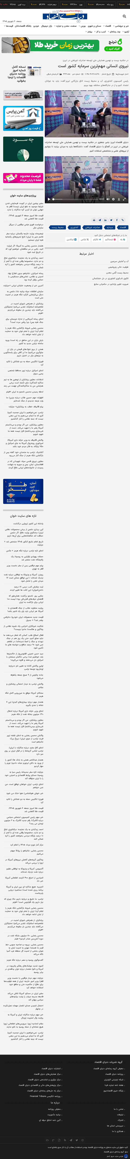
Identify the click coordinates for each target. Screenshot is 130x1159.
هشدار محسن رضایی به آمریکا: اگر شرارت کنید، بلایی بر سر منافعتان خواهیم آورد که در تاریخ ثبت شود (24, 249)
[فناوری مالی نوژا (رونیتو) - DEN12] (23, 491)
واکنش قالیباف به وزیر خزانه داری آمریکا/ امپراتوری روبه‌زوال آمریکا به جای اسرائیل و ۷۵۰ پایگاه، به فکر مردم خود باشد (24, 443)
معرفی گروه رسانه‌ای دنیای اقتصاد (108, 1068)
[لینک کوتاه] (122, 220)
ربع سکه (98, 4)
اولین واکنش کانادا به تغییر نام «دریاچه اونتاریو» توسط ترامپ (26, 667)
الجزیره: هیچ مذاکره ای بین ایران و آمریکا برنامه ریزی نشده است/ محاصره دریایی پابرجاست (24, 890)
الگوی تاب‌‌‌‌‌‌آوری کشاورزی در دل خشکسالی (110, 278)
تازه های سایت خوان (23, 516)
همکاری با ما (117, 1131)
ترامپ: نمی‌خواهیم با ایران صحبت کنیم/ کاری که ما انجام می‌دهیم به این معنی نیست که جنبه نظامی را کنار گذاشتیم (25, 416)
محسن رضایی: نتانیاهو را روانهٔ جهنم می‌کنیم (26, 852)
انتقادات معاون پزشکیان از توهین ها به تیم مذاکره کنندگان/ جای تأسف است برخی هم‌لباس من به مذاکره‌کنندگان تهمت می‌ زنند (23, 383)
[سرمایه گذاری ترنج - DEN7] (65, 45)
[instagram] (82, 1140)
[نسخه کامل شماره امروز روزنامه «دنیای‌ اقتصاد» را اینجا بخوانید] (34, 71)
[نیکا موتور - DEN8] (23, 95)
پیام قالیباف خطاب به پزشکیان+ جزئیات (26, 406)
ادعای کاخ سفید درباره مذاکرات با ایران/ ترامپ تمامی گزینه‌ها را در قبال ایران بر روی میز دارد (23, 751)
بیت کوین (9, 4)
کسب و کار (100, 31)
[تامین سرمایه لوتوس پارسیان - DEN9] (23, 149)
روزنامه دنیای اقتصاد (114, 1074)
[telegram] (99, 220)
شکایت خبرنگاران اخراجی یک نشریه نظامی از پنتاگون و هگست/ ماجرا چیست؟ (23, 628)
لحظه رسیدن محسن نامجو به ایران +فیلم (24, 391)
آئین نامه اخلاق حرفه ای (50, 1120)
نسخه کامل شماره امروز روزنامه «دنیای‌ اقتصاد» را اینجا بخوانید (17, 74)
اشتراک (120, 1120)
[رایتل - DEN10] (23, 178)
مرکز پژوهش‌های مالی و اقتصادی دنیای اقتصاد (40, 1085)
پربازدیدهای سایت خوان (23, 196)
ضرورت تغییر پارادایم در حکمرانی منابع (111, 284)
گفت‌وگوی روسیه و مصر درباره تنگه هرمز (25, 960)
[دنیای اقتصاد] (65, 16)
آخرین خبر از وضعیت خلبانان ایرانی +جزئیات (23, 285)
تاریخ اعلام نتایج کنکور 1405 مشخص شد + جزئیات (23, 543)
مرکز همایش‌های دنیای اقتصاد (47, 1074)
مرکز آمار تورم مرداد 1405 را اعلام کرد (26, 845)
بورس (83, 26)
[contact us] (53, 1140)
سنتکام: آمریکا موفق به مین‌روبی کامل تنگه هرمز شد (24, 695)
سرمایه (110, 227)
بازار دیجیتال (46, 26)
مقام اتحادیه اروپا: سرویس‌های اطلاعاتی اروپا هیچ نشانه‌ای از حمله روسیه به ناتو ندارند (23, 1025)
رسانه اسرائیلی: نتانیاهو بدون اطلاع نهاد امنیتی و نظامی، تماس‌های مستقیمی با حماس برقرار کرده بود (25, 276)
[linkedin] (105, 220)
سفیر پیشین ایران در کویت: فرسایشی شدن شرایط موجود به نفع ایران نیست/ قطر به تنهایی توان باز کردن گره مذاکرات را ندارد (24, 206)
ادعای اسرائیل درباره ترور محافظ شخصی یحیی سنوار (25, 372)
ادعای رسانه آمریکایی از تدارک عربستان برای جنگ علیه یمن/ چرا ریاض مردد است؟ (24, 321)
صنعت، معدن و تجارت (66, 26)
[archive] (47, 1140)
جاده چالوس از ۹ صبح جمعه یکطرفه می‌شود (26, 676)
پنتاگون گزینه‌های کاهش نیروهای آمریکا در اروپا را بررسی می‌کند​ (24, 861)
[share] (59, 1140)
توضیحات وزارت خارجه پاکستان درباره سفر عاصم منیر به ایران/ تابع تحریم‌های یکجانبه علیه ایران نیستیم (24, 237)
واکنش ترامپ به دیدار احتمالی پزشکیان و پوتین (24, 686)
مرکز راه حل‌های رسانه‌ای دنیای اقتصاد (44, 1090)
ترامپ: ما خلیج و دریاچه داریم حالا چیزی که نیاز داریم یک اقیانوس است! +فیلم (23, 901)
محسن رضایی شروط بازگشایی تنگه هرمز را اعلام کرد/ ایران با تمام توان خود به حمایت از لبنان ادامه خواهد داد (24, 331)
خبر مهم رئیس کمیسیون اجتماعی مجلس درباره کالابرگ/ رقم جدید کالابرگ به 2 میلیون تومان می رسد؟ (23, 820)
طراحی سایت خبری (117, 1156)
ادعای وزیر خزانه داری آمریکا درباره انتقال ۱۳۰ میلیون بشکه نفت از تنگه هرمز (25, 713)
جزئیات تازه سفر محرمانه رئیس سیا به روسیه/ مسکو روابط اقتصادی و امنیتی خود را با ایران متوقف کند (24, 775)
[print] (94, 220)
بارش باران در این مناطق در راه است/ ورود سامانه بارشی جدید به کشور (24, 342)
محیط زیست (58, 227)
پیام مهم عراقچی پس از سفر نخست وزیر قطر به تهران (25, 567)
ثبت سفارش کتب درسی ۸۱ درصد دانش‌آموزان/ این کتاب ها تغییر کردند (26, 588)
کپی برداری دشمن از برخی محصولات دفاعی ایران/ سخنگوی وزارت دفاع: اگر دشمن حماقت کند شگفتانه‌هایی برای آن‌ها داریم (24, 533)
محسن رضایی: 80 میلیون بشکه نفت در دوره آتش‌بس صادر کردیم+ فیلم (25, 937)
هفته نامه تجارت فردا (114, 1085)
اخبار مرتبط (86, 254)
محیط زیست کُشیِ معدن (117, 272)
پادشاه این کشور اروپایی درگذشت (28, 523)
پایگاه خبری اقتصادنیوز (113, 1090)
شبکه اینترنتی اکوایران (113, 1079)
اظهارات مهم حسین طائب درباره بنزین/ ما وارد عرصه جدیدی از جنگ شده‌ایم (24, 399)
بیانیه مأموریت (54, 1114)
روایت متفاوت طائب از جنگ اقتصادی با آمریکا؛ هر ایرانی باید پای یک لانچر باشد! (25, 610)
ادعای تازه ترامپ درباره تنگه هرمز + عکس (24, 550)
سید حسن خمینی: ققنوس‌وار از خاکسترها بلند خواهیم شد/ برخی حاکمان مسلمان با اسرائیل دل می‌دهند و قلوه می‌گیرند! (24, 657)
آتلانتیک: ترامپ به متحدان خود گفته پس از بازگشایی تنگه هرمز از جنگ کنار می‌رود (23, 454)
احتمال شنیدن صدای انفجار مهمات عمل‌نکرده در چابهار (23, 1007)
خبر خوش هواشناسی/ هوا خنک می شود (24, 793)
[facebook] (116, 220)
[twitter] (111, 220)
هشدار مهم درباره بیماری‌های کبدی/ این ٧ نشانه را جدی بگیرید (24, 704)
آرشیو (126, 31)
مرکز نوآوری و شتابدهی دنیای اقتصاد (44, 1079)
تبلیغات (120, 1114)
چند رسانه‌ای (114, 31)
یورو (69, 4)
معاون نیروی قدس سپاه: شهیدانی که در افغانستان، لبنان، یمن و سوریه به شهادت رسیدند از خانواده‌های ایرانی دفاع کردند (25, 464)
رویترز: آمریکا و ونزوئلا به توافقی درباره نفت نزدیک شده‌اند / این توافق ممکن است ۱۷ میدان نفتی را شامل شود (23, 578)
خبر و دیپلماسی (121, 26)
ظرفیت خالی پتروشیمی (118, 267)
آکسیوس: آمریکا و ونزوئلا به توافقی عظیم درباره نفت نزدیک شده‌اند (24, 870)
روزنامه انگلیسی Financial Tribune (45, 1096)
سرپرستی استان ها (115, 1125)
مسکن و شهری (94, 26)
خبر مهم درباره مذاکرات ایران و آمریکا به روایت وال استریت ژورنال (25, 1016)
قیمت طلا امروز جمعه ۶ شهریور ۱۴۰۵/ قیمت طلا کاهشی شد (26, 217)
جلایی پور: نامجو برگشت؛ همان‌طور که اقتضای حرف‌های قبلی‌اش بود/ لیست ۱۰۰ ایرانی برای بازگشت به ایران (25, 599)
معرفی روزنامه (54, 1109)
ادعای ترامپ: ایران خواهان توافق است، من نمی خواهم (24, 786)
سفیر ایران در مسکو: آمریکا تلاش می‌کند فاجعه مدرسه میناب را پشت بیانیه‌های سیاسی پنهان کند (25, 996)
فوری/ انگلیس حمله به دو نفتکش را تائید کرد (24, 363)
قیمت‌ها (9, 26)
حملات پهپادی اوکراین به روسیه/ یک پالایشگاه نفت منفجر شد (27, 558)
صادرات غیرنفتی (92, 227)
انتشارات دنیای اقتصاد (51, 1068)
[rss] (65, 1140)
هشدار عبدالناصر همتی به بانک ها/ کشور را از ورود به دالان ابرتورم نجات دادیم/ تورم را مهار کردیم (24, 763)
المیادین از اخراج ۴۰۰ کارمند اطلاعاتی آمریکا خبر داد (24, 879)
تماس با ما (118, 1109)
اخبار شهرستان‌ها (122, 74)
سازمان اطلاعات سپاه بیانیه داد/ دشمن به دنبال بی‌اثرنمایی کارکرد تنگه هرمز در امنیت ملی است (24, 294)
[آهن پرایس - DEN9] (23, 118)
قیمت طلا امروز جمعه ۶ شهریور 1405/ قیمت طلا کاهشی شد (26, 810)
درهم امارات (40, 4)
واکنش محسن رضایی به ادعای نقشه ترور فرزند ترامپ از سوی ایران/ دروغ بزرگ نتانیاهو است (25, 739)
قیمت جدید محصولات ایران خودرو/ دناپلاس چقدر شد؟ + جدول (23, 619)
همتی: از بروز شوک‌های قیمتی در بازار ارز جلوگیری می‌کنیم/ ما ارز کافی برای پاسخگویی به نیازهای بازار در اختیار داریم (23, 352)
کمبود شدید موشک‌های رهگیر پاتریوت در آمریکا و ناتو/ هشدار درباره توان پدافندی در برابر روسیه (24, 969)
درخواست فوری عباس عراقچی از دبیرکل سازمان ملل (26, 226)
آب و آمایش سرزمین (119, 261)
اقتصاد (107, 26)
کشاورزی (74, 227)
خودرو (36, 26)
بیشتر (89, 31)
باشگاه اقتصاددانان (23, 26)
